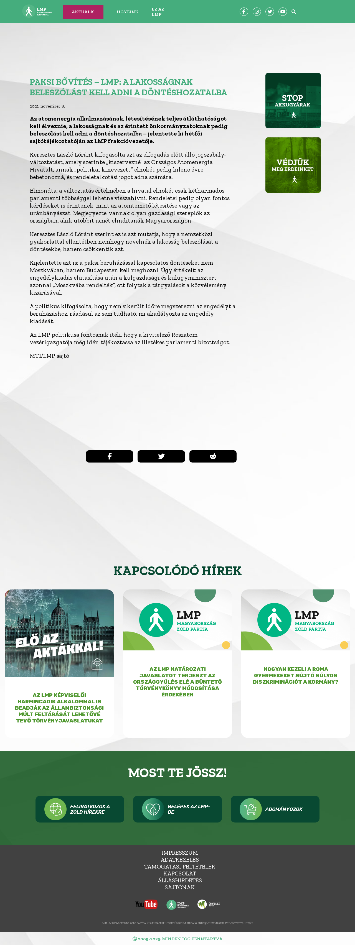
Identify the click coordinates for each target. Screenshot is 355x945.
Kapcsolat (179, 873)
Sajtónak (180, 887)
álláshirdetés (180, 880)
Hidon (249, 922)
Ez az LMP (158, 11)
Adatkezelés (180, 859)
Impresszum (179, 852)
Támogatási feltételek (179, 866)
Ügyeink (127, 11)
